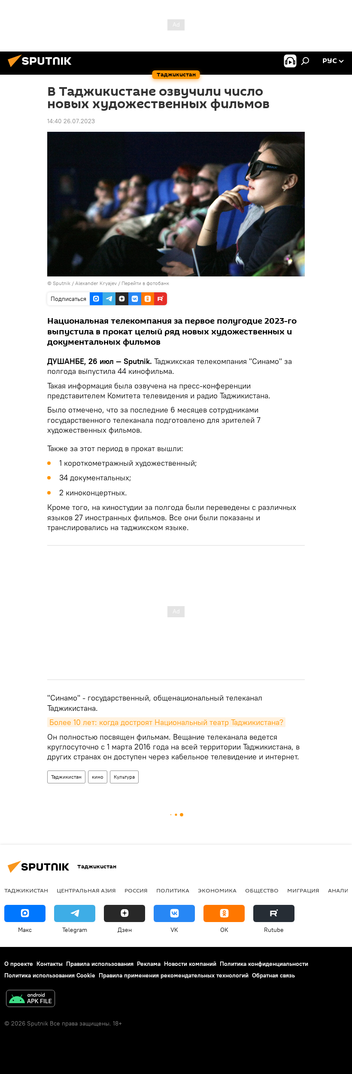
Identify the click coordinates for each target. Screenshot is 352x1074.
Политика (172, 890)
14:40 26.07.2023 (71, 121)
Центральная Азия (86, 890)
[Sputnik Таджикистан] (42, 68)
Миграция (303, 890)
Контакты (49, 964)
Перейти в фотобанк (145, 283)
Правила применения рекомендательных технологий (174, 975)
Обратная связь (273, 975)
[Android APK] (30, 999)
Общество (262, 890)
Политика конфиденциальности (264, 964)
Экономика (217, 890)
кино (97, 777)
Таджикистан (66, 777)
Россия (136, 890)
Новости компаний (190, 964)
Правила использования (100, 964)
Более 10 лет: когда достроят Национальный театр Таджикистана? (166, 722)
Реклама (149, 964)
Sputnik (62, 283)
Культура (124, 777)
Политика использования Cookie (49, 975)
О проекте (18, 964)
